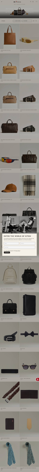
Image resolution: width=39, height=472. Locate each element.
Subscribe (7, 252)
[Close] (35, 218)
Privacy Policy (17, 250)
